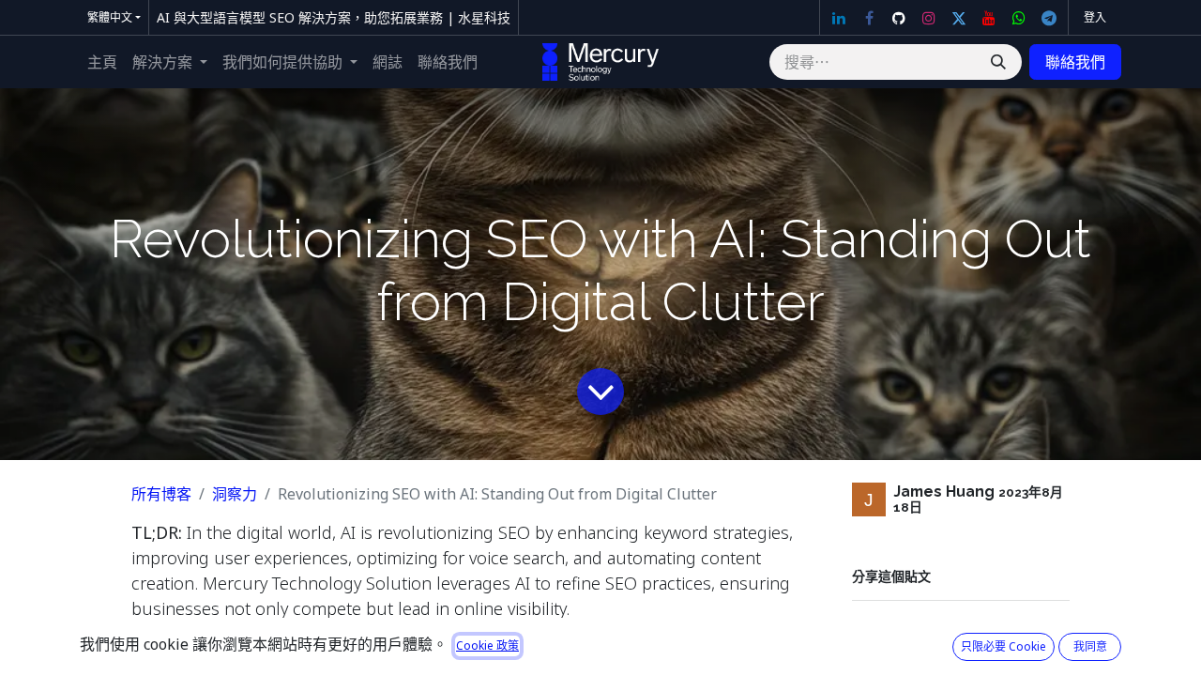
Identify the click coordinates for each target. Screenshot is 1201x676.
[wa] (1019, 18)
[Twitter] (959, 18)
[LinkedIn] (839, 18)
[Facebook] (869, 18)
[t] (1049, 18)
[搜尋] (998, 62)
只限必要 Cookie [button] (1003, 646)
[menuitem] (102, 62)
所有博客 (161, 494)
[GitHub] (899, 18)
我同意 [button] (1090, 646)
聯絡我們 (1075, 62)
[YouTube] (989, 18)
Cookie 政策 (487, 645)
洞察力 (234, 494)
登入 (1095, 17)
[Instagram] (929, 18)
